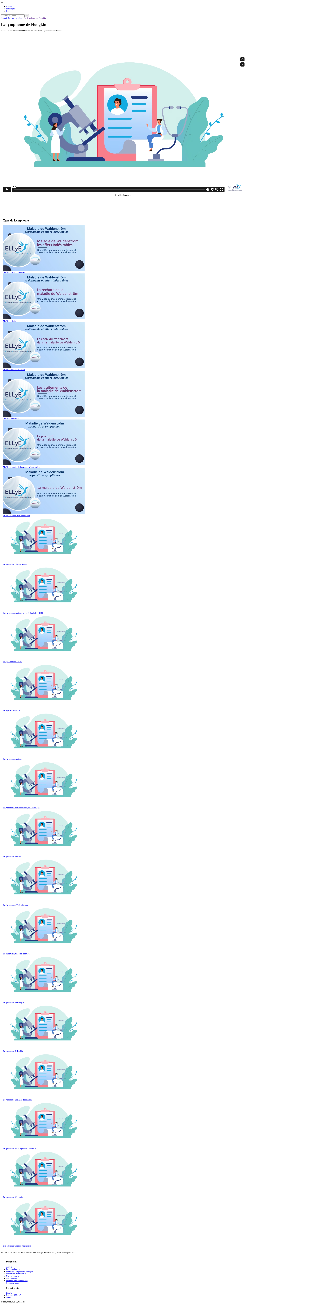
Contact (9, 11)
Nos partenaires (12, 1276)
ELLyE (9, 1293)
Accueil (9, 6)
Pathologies (10, 9)
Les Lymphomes (12, 1269)
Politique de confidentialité (17, 1281)
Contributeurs (11, 1278)
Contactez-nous (12, 1283)
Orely (8, 1297)
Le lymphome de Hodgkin (35, 18)
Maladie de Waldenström (16, 1274)
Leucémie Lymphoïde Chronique (19, 1271)
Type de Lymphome (16, 18)
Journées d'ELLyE (13, 1295)
